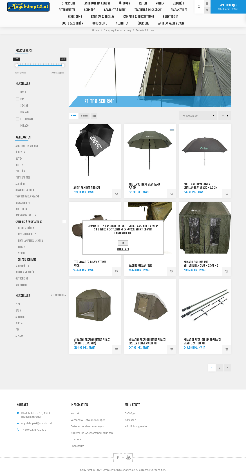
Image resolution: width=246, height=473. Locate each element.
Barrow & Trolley (102, 17)
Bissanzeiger (179, 10)
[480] (63, 65)
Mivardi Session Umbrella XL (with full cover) (92, 341)
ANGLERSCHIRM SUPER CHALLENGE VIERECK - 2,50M (201, 186)
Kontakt (75, 413)
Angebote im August (97, 3)
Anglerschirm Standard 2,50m (144, 186)
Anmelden (210, 3)
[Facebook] (117, 457)
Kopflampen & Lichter (30, 240)
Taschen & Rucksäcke (148, 10)
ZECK (17, 304)
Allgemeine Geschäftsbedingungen (92, 432)
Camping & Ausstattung (138, 17)
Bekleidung (75, 17)
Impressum (77, 445)
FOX (22, 99)
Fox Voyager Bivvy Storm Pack (89, 263)
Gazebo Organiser (140, 265)
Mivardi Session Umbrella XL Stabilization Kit (202, 341)
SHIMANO (20, 317)
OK (123, 243)
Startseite (68, 3)
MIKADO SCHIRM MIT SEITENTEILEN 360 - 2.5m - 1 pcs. (201, 265)
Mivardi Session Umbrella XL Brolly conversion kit (147, 341)
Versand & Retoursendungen (88, 419)
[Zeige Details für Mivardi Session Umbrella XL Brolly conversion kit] (150, 305)
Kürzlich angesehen (136, 426)
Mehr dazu (123, 249)
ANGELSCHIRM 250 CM (86, 188)
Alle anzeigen (57, 295)
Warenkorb (228, 7)
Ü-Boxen (124, 3)
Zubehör (178, 3)
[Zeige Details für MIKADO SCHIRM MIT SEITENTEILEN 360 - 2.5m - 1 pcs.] (205, 228)
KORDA (19, 323)
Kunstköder (170, 17)
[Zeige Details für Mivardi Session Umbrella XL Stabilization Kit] (205, 305)
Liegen (21, 247)
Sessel (21, 253)
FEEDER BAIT (26, 119)
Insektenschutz (27, 234)
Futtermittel (67, 10)
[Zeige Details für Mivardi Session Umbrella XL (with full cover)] (95, 305)
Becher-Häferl (26, 228)
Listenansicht (94, 116)
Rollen (160, 3)
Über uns (143, 23)
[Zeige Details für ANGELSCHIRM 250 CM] (95, 150)
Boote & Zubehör (72, 23)
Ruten (143, 3)
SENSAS (24, 105)
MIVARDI (24, 112)
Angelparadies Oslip (171, 23)
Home (95, 30)
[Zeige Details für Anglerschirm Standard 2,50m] (150, 150)
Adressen (130, 419)
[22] (16, 65)
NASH (23, 92)
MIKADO (24, 125)
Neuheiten (122, 23)
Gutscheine (99, 23)
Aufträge (130, 413)
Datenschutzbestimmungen (87, 426)
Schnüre (89, 10)
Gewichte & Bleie (115, 10)
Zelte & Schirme (27, 259)
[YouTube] (128, 457)
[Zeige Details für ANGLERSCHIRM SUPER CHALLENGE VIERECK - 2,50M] (205, 150)
